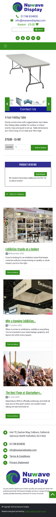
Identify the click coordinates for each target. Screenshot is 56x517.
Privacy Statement (19, 462)
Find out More (12, 272)
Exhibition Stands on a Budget (22, 249)
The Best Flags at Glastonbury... (24, 393)
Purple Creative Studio (32, 511)
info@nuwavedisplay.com (30, 20)
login (44, 511)
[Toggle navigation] (5, 46)
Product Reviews (28, 164)
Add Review (40, 174)
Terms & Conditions (20, 456)
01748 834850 (29, 16)
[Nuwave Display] (28, 7)
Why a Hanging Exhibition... (21, 321)
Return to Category (16, 194)
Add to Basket (40, 148)
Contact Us (28, 109)
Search (40, 29)
